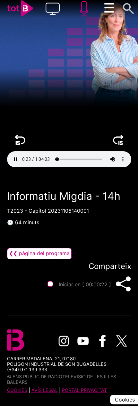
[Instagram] (63, 341)
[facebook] (102, 341)
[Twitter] (121, 341)
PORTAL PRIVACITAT (84, 390)
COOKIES (17, 390)
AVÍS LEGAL (44, 390)
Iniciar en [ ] (85, 284)
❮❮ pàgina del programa (39, 253)
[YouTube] (83, 341)
